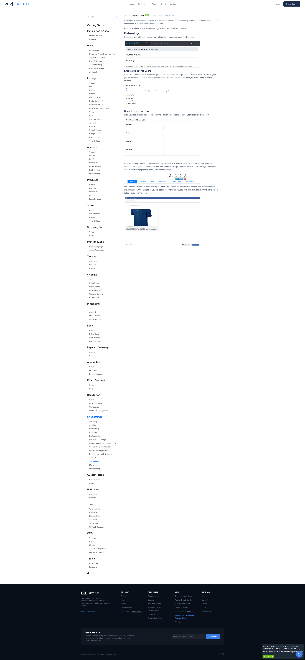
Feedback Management (98, 410)
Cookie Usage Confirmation (100, 447)
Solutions (142, 4)
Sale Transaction (95, 338)
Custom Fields (95, 474)
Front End (93, 370)
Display (92, 217)
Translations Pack (155, 618)
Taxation (92, 256)
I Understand (268, 656)
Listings (91, 78)
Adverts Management (97, 549)
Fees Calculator (95, 341)
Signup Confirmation (97, 57)
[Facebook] (219, 654)
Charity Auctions (181, 608)
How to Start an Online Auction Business (184, 616)
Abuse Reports (95, 319)
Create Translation (96, 250)
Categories (93, 563)
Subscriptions (94, 214)
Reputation (93, 394)
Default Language (96, 247)
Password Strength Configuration (102, 54)
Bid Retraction (94, 170)
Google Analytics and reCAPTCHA (102, 443)
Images (92, 94)
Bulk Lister (93, 489)
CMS (90, 533)
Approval (93, 123)
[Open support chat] (299, 654)
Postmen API (94, 297)
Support (151, 600)
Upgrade (92, 39)
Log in (278, 4)
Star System (94, 407)
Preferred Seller (95, 436)
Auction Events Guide (183, 600)
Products (92, 179)
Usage (91, 236)
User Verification (95, 61)
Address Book (95, 72)
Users (90, 45)
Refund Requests (96, 374)
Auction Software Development (155, 609)
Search (92, 112)
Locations (93, 567)
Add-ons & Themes (155, 604)
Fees (90, 325)
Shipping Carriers (96, 294)
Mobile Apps (153, 614)
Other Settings (95, 141)
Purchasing (93, 188)
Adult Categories (95, 458)
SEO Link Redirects (96, 527)
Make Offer (93, 163)
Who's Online (94, 509)
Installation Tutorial (98, 30)
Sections (92, 538)
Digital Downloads (96, 101)
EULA (204, 608)
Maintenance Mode (97, 465)
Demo (163, 4)
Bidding (92, 155)
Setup (91, 210)
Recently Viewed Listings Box (101, 454)
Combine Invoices (96, 119)
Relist (91, 116)
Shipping (92, 274)
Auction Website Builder (184, 611)
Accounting (94, 361)
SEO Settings (94, 429)
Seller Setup (94, 283)
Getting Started (96, 25)
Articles (178, 622)
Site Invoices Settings (97, 440)
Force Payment (95, 199)
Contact (173, 4)
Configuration (94, 261)
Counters (93, 126)
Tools (90, 503)
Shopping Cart (95, 227)
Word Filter (93, 523)
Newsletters (94, 512)
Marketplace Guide (182, 604)
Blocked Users (95, 516)
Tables (91, 558)
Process (92, 498)
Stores (91, 205)
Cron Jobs (93, 432)
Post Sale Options (96, 290)
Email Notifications (96, 316)
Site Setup (93, 422)
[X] (223, 654)
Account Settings (96, 65)
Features (130, 4)
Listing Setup (94, 334)
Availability (93, 312)
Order (123, 604)
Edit (90, 87)
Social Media (94, 461)
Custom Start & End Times (99, 108)
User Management (96, 68)
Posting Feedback (96, 403)
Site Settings (94, 416)
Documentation (140, 15)
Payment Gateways (98, 347)
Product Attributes (96, 195)
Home (126, 15)
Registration (94, 50)
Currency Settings (96, 105)
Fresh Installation (95, 36)
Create (92, 83)
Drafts (91, 90)
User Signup (94, 330)
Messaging (93, 303)
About (204, 596)
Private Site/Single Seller (99, 450)
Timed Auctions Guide (183, 596)
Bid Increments (95, 166)
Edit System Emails (96, 552)
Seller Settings (95, 130)
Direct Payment (96, 380)
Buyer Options (95, 287)
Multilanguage (95, 241)
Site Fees (93, 265)
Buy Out (92, 159)
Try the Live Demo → (89, 611)
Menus (92, 545)
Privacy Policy (207, 611)
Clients (204, 604)
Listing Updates (95, 137)
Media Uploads (95, 97)
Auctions (92, 147)
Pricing (154, 4)
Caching (92, 425)
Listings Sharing (95, 134)
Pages (91, 541)
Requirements (126, 608)
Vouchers (93, 520)
